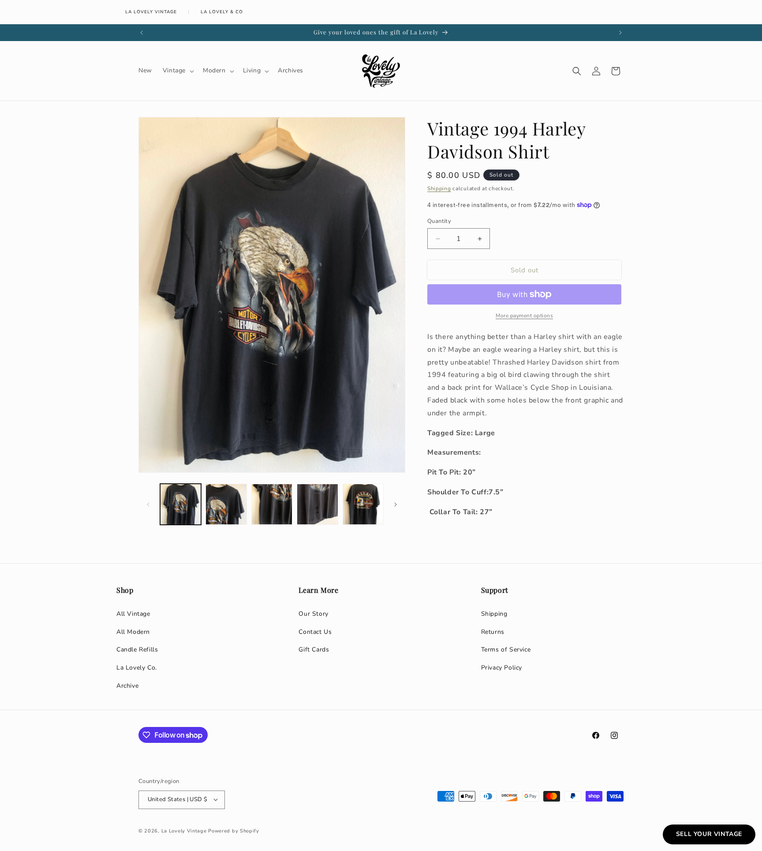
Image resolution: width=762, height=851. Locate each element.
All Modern (133, 632)
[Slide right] (395, 504)
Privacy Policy (501, 667)
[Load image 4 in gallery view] (317, 504)
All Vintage (133, 614)
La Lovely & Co (222, 12)
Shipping (439, 188)
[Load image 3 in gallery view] (271, 504)
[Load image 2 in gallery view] (226, 504)
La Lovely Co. (136, 667)
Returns (492, 632)
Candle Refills (137, 649)
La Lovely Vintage (151, 12)
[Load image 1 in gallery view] (180, 504)
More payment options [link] (524, 315)
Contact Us (315, 632)
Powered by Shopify (233, 830)
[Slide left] (148, 504)
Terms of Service (506, 649)
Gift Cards (314, 649)
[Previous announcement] (141, 32)
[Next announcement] (620, 32)
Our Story (313, 614)
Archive (127, 686)
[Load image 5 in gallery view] (363, 504)
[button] (177, 70)
